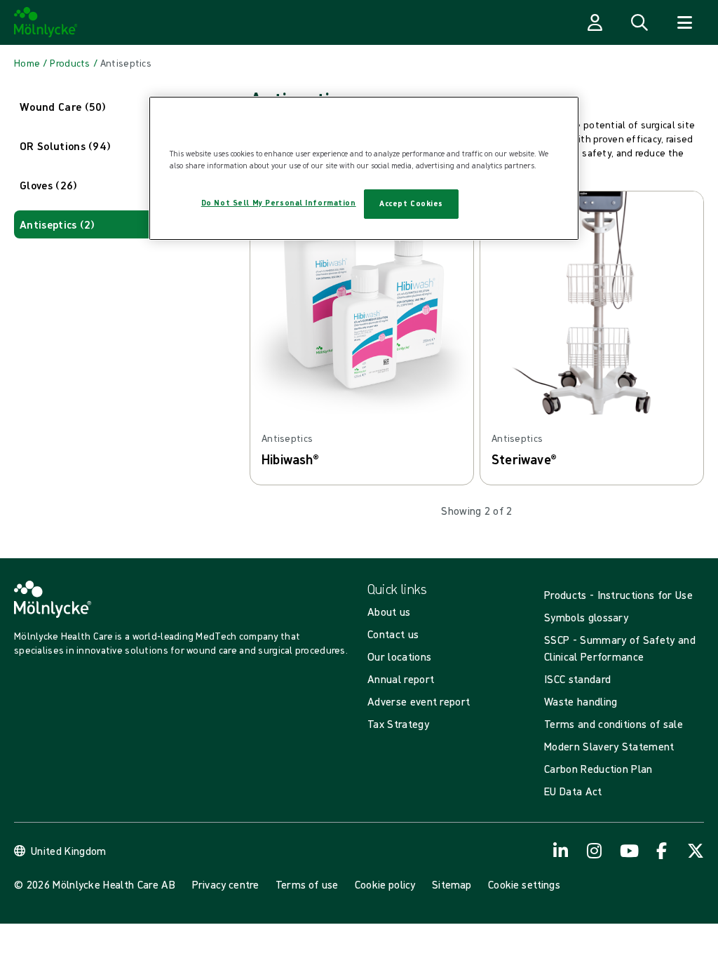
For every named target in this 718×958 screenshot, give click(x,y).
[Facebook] (661, 850)
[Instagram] (594, 850)
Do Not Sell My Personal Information (278, 203)
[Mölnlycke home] (46, 22)
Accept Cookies (411, 203)
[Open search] (639, 22)
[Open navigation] (684, 22)
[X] (695, 850)
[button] (123, 107)
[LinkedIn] (561, 850)
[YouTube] (628, 850)
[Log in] (594, 22)
